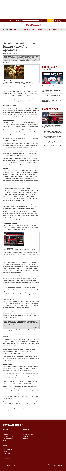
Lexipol (12, 465)
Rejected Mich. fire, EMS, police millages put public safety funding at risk (53, 146)
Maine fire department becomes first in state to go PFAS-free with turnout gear (53, 132)
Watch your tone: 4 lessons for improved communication (51, 101)
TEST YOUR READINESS (37, 29)
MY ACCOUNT (50, 20)
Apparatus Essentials (9, 59)
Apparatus (6, 412)
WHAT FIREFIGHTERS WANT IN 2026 (21, 29)
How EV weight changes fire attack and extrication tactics (51, 91)
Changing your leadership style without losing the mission (51, 86)
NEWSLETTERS (43, 20)
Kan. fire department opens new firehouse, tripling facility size (51, 142)
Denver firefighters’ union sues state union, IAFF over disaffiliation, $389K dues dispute (53, 126)
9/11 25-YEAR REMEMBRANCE (52, 29)
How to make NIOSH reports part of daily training (51, 96)
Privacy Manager (48, 430)
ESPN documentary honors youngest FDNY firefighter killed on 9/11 (52, 137)
